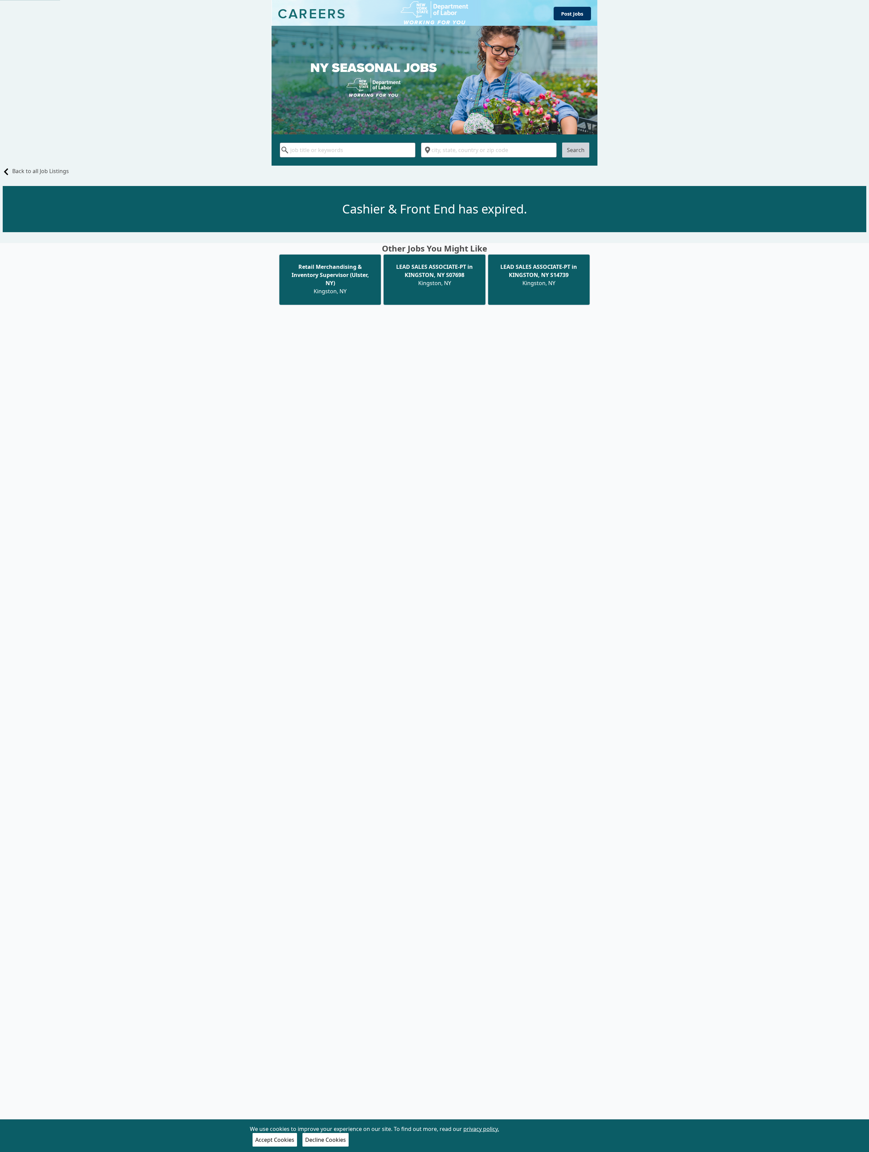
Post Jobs (572, 13)
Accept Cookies (274, 1140)
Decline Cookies (325, 1140)
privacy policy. (481, 1129)
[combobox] (347, 150)
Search (576, 150)
